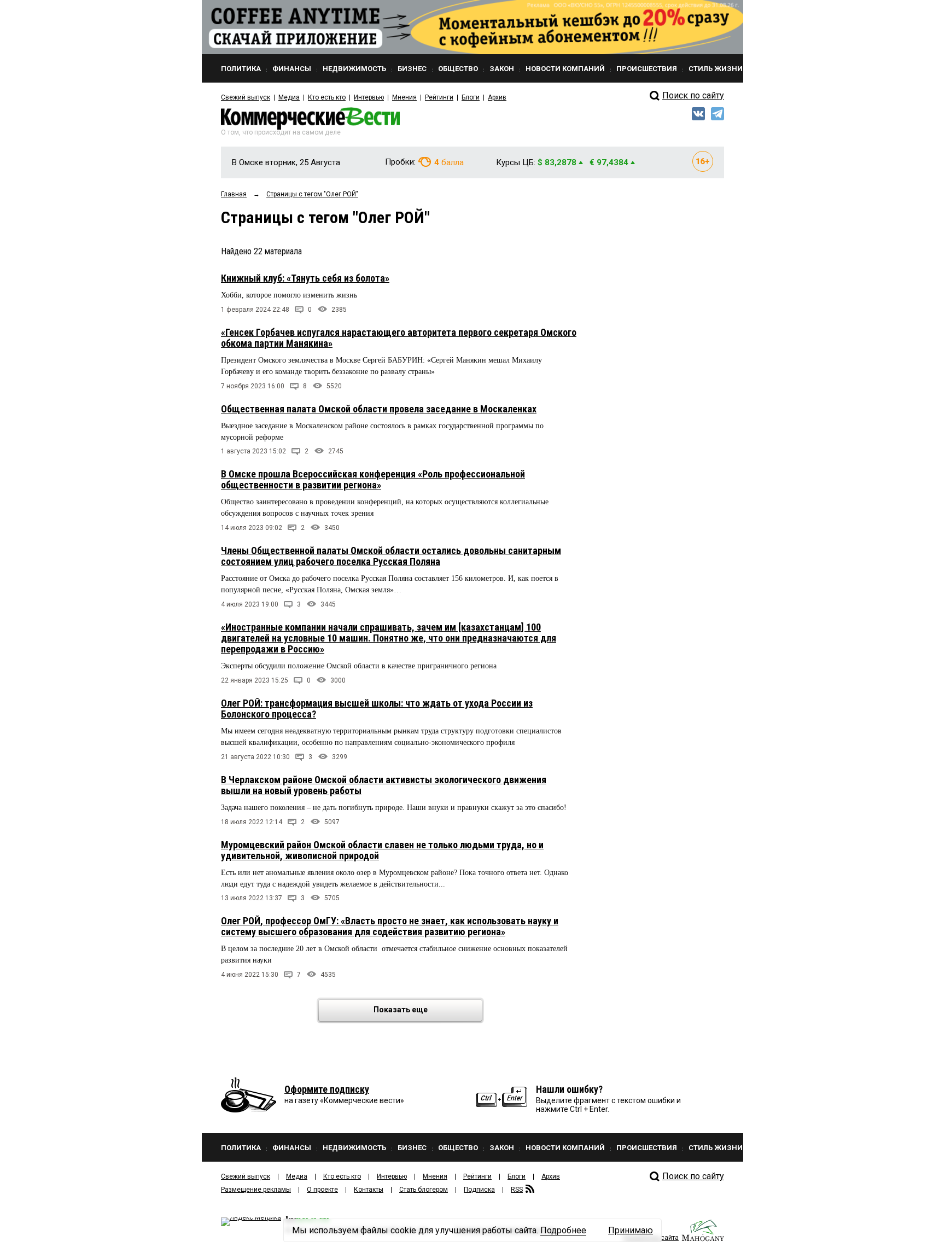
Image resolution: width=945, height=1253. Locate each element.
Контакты (368, 1189)
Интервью (369, 97)
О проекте (322, 1189)
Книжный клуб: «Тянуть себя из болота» (305, 278)
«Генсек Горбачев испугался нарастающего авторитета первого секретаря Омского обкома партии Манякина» (398, 338)
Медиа (289, 97)
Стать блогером (423, 1189)
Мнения (404, 97)
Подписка (479, 1189)
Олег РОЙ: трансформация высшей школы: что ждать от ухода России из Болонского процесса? (377, 708)
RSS (517, 1189)
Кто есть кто (327, 97)
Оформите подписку (326, 1089)
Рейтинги (439, 97)
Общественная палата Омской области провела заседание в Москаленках (378, 409)
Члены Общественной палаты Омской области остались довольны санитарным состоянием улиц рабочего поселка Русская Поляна (391, 556)
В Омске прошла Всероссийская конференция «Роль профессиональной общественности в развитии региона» (373, 479)
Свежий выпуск (245, 97)
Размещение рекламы (256, 1189)
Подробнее (563, 1230)
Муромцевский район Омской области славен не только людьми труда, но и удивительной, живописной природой (382, 850)
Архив (497, 97)
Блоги (471, 97)
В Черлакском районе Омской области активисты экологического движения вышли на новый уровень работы (383, 785)
